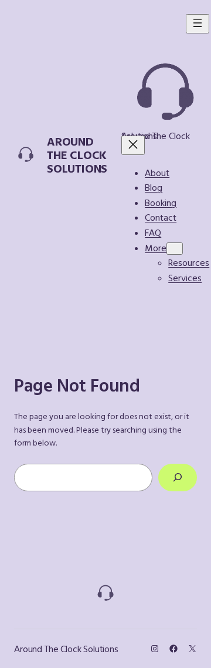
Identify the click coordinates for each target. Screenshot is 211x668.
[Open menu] (197, 23)
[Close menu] (133, 145)
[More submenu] (174, 248)
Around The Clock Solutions (77, 155)
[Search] (177, 477)
